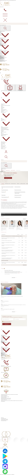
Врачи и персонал (13, 183)
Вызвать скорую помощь (20, 90)
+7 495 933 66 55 (9, 175)
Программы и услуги (7, 183)
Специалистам (2, 338)
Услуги (2, 120)
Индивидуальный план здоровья (3, 50)
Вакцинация (1, 53)
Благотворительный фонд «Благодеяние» (4, 39)
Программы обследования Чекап (3, 52)
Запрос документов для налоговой (5, 378)
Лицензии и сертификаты (2, 43)
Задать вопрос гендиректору (4, 372)
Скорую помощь (5, 60)
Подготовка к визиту (3, 142)
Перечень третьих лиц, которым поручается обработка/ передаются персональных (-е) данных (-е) (11, 400)
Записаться (1, 61)
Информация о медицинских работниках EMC (6, 398)
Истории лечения (3, 146)
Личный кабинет (2, 57)
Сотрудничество (2, 44)
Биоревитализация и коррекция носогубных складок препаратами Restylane (12, 296)
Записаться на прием (3, 366)
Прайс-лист (2, 133)
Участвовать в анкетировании (4, 395)
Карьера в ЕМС (2, 107)
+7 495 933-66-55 (2, 58)
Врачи (1, 118)
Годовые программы (2, 56)
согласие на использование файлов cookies (11, 0)
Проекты (1, 42)
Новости (1, 40)
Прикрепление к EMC (3, 145)
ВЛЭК (1, 132)
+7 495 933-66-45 (20, 90)
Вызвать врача (1, 60)
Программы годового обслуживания (5, 129)
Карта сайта (2, 417)
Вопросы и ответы (22, 183)
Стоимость (18, 183)
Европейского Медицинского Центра (7, 202)
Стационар (1, 54)
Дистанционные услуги (2, 55)
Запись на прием (3, 141)
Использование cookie (3, 418)
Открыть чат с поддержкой (11, 474)
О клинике (2, 104)
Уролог (1, 34)
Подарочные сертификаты (5, 301)
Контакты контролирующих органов (5, 396)
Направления (1, 44)
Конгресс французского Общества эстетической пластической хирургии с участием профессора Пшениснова (13, 305)
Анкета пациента (3, 143)
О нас (1, 329)
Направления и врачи (3, 112)
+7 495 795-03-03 (10, 90)
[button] (14, 35)
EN (1, 97)
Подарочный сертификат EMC (4, 134)
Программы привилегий (2, 61)
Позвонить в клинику (6, 474)
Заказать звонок (3, 365)
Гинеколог (1, 33)
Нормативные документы (4, 397)
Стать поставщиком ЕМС (8, 366)
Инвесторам (2, 111)
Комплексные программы (3, 51)
